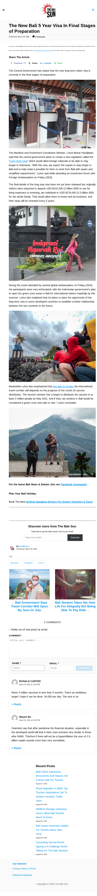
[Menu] (4, 10)
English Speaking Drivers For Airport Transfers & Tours (59, 501)
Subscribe (75, 537)
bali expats (14, 563)
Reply (17, 704)
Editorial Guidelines (22, 875)
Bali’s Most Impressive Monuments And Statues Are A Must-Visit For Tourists (52, 775)
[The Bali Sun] (48, 10)
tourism (41, 563)
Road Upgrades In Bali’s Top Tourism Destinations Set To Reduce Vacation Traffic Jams (52, 794)
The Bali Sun (24, 546)
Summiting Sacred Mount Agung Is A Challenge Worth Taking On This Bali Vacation (52, 846)
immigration (28, 563)
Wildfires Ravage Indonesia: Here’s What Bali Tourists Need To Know (51, 813)
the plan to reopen (63, 386)
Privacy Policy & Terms (24, 868)
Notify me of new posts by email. (29, 629)
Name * (16, 663)
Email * (54, 663)
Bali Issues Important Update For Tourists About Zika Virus (52, 829)
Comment (15, 635)
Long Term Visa (18, 161)
